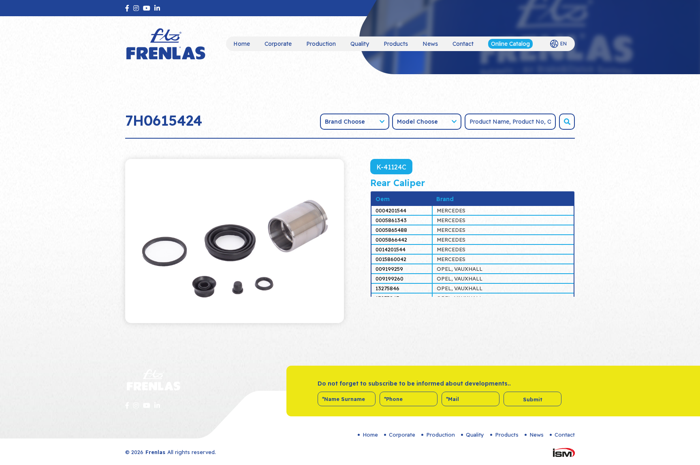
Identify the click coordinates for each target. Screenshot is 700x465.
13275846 (387, 288)
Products (396, 43)
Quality (359, 43)
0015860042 (391, 259)
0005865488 (391, 230)
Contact (463, 43)
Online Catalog (510, 43)
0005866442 (391, 239)
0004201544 (391, 210)
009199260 (389, 278)
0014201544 (390, 249)
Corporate (278, 43)
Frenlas (155, 452)
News (430, 43)
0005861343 (391, 220)
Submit (532, 399)
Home (241, 43)
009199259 (389, 269)
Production (321, 43)
